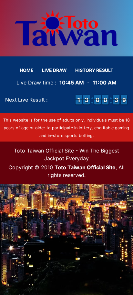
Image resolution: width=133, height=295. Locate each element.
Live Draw (54, 70)
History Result (94, 70)
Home (27, 70)
